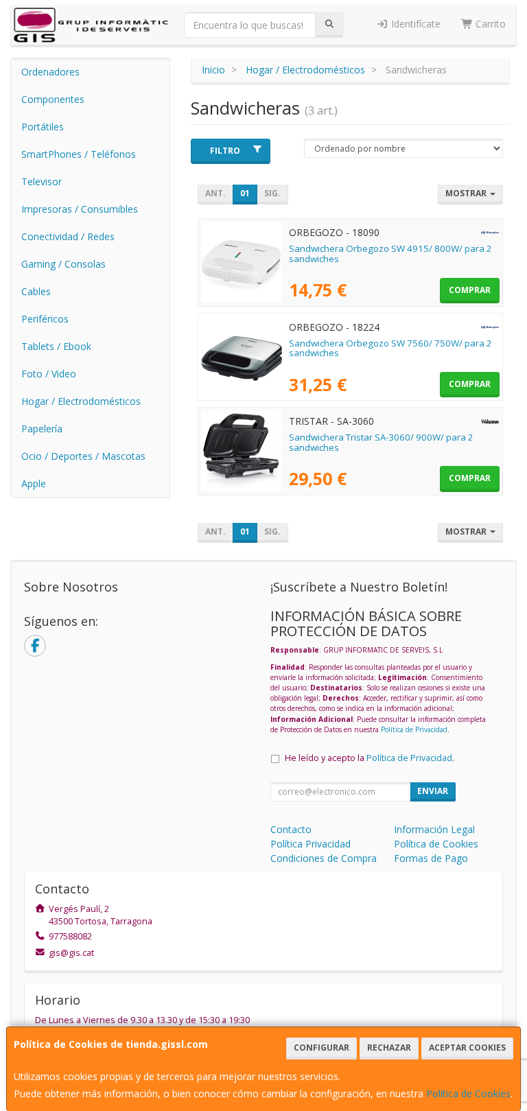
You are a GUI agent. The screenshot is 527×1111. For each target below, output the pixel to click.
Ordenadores (50, 71)
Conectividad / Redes (68, 236)
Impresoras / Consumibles (79, 208)
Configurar (321, 1047)
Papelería (41, 428)
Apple (33, 483)
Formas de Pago (431, 858)
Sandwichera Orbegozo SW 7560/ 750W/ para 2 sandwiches (390, 348)
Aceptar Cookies (467, 1047)
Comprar (470, 290)
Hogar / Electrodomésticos (81, 401)
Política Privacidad (310, 843)
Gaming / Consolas (63, 263)
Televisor (41, 181)
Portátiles (42, 126)
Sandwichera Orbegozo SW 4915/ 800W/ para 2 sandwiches (390, 253)
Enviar (432, 791)
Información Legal (434, 829)
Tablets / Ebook (56, 346)
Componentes (52, 99)
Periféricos (45, 318)
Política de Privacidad (414, 729)
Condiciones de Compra (323, 858)
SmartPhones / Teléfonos (78, 154)
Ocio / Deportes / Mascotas (83, 456)
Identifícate (414, 23)
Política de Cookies (468, 1093)
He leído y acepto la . (369, 758)
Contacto (291, 829)
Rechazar (389, 1047)
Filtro (225, 150)
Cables (36, 291)
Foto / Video (48, 373)
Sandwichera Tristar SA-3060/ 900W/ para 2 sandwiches (381, 442)
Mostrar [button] (467, 193)
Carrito (489, 23)
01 (245, 193)
